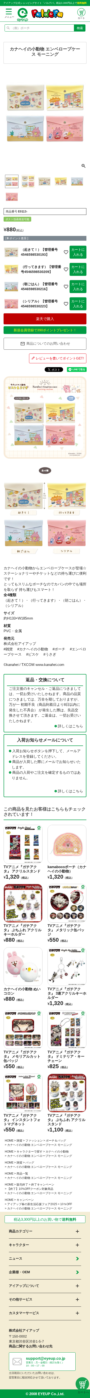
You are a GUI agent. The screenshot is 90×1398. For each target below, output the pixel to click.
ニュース (15, 1258)
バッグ (29, 1162)
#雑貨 (8, 649)
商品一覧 (22, 1173)
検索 (80, 28)
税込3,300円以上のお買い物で (45, 1219)
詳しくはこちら (70, 726)
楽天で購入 (45, 319)
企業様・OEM (19, 1272)
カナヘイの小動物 (57, 1151)
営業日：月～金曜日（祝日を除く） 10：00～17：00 (45, 1361)
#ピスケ (32, 654)
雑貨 (19, 1140)
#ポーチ (59, 649)
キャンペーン (25, 1200)
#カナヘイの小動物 (32, 649)
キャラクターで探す (29, 1151)
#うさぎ (49, 654)
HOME (9, 1140)
